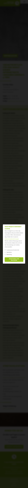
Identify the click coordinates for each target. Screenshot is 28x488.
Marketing (9, 254)
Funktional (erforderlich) (13, 250)
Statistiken (9, 252)
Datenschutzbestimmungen (12, 238)
